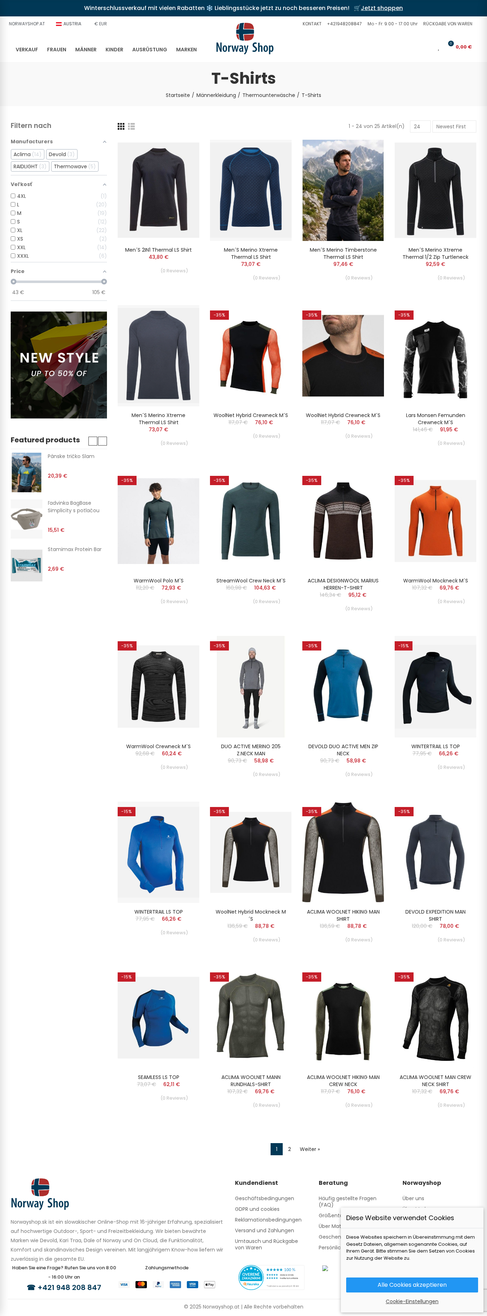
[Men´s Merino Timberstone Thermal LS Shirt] (343, 190)
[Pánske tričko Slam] (26, 472)
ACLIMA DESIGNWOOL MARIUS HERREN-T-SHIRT (343, 584)
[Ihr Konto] (428, 47)
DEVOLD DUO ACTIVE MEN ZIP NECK (343, 750)
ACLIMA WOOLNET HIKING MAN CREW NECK (343, 1081)
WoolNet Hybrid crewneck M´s (251, 415)
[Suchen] (417, 47)
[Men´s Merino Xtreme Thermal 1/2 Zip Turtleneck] (435, 190)
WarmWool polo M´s (159, 580)
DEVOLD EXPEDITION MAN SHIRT (435, 915)
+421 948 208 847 (69, 1287)
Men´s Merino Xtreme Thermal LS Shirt (251, 253)
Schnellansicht (181, 166)
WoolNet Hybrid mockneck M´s (251, 915)
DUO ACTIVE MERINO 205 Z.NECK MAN (251, 750)
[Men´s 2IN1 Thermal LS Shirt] (158, 190)
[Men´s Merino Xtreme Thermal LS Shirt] (251, 190)
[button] (311, 23)
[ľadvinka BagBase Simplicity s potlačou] (26, 519)
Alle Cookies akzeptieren (412, 1285)
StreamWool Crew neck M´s (251, 580)
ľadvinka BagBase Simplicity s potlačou (73, 506)
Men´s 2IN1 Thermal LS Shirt (158, 249)
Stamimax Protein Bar (75, 549)
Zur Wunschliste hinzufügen (181, 152)
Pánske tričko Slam (71, 456)
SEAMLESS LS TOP (158, 1077)
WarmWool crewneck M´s (158, 746)
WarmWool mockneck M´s (435, 580)
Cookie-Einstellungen (412, 1301)
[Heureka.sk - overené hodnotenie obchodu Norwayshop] (271, 1277)
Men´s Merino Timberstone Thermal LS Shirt (343, 253)
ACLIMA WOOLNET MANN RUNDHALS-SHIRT (251, 1081)
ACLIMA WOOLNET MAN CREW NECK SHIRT (435, 1081)
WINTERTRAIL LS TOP (435, 746)
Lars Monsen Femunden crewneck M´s (435, 419)
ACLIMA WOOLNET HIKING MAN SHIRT (343, 915)
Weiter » (310, 1149)
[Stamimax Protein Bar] (26, 565)
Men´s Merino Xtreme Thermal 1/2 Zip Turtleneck (435, 253)
